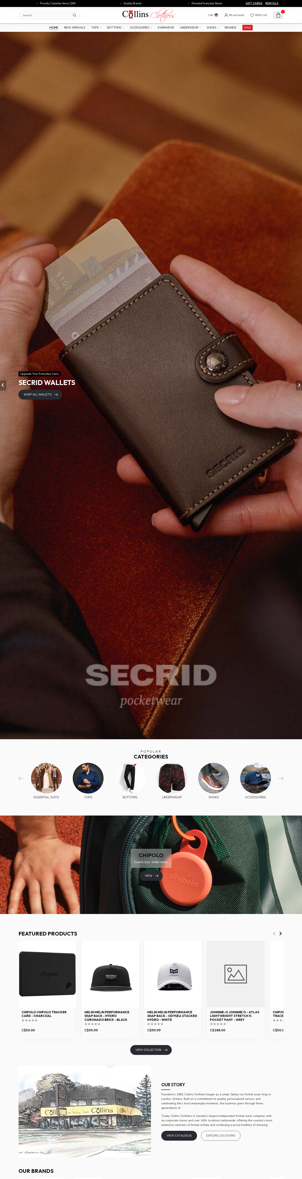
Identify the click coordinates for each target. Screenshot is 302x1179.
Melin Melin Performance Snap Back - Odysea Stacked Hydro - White (172, 1016)
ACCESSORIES (139, 28)
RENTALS (271, 3)
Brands (230, 28)
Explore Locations (220, 1136)
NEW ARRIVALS (74, 28)
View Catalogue (179, 1136)
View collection (148, 1050)
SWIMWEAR (166, 28)
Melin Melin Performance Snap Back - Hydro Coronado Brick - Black (106, 1016)
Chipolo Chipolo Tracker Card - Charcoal (44, 1014)
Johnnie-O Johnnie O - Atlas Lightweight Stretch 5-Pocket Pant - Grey (234, 1016)
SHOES (211, 28)
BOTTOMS (114, 28)
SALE (247, 28)
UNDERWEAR (189, 28)
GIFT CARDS (254, 3)
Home (53, 28)
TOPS (95, 28)
